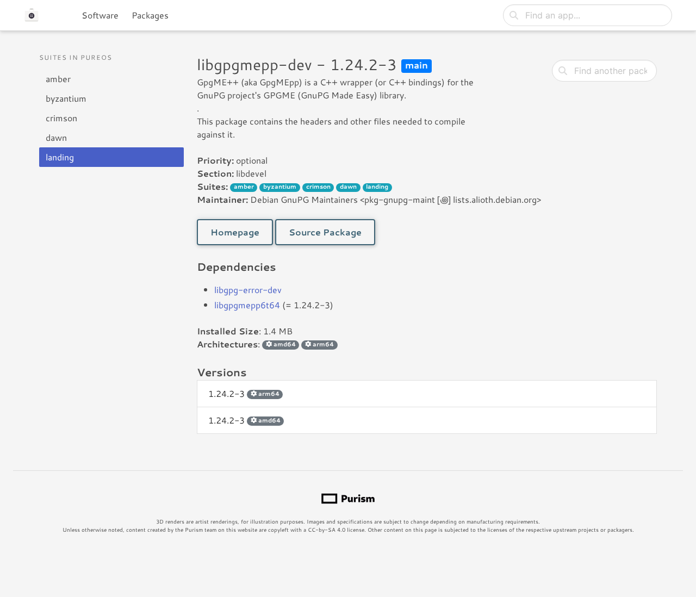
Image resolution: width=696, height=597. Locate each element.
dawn (56, 137)
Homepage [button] (234, 232)
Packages (150, 15)
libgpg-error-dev (248, 289)
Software (100, 15)
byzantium (66, 98)
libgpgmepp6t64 (247, 304)
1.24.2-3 (243, 393)
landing (60, 157)
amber (58, 78)
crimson (61, 117)
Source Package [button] (325, 232)
